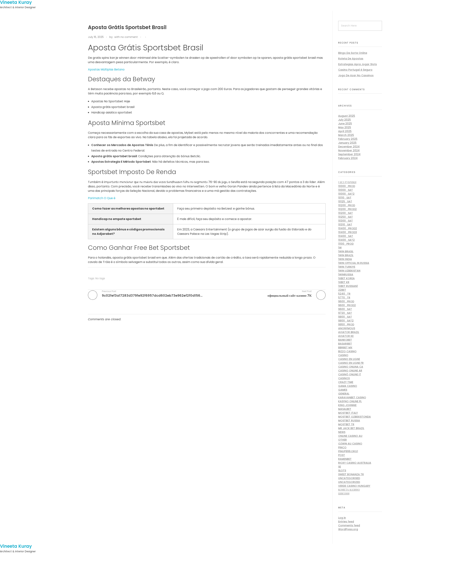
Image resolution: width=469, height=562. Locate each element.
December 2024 (349, 146)
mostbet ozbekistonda (354, 417)
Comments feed (349, 525)
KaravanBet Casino (352, 397)
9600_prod (346, 301)
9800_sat (345, 317)
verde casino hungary (354, 486)
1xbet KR (343, 282)
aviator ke (346, 336)
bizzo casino (347, 351)
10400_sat (345, 236)
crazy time (345, 382)
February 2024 (348, 158)
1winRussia (345, 274)
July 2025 (344, 120)
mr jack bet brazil (351, 428)
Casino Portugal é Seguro (355, 70)
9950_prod (346, 324)
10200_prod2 (347, 209)
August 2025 (346, 116)
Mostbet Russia (349, 420)
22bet (342, 290)
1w (340, 247)
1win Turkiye (346, 267)
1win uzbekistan (349, 270)
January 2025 (347, 143)
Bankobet (345, 340)
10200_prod (346, 205)
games (342, 390)
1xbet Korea (346, 278)
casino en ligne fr (351, 363)
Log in (342, 518)
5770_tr (344, 297)
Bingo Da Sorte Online (352, 53)
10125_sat (345, 201)
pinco (342, 447)
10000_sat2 (346, 194)
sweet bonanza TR (351, 474)
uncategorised (349, 478)
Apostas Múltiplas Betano (106, 69)
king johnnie (347, 405)
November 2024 (349, 150)
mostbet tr (346, 424)
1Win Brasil (345, 251)
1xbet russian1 (348, 286)
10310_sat (345, 224)
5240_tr (344, 294)
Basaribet (345, 344)
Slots (342, 470)
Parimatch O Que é (101, 198)
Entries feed (346, 521)
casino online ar (350, 370)
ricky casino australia (354, 463)
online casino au (350, 436)
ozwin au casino (350, 443)
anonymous (346, 328)
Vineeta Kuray (16, 546)
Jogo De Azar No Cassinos (356, 75)
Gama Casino (347, 386)
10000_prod (346, 186)
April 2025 (345, 131)
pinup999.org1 (348, 451)
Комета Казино (349, 490)
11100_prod (346, 244)
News (341, 432)
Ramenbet (345, 459)
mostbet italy (348, 413)
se (339, 466)
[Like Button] (149, 37)
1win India (345, 259)
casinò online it (349, 374)
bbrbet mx (345, 347)
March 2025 (346, 135)
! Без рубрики (347, 182)
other (342, 440)
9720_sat (345, 313)
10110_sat (344, 197)
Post (341, 455)
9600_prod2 (347, 305)
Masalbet (344, 409)
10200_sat (345, 213)
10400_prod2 (347, 228)
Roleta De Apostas (350, 58)
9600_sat (345, 309)
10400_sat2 (346, 240)
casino (343, 355)
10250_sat (345, 217)
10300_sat (345, 221)
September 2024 (349, 154)
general (343, 393)
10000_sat (345, 190)
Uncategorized (349, 482)
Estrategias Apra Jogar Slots (357, 64)
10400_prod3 (347, 232)
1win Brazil (345, 255)
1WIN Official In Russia (353, 263)
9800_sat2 (346, 320)
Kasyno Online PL (350, 401)
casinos (344, 378)
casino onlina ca (350, 367)
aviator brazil (348, 332)
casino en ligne (349, 359)
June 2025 (345, 123)
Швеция (343, 493)
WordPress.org (348, 529)
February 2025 (347, 139)
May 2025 (344, 127)
